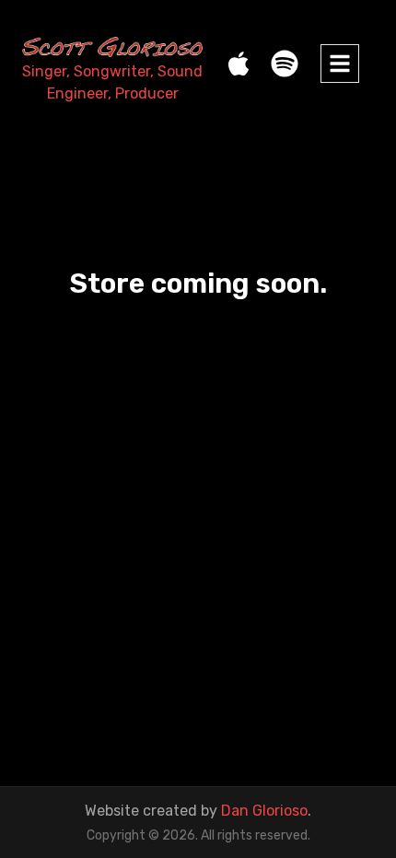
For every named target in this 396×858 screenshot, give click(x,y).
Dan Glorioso (264, 810)
